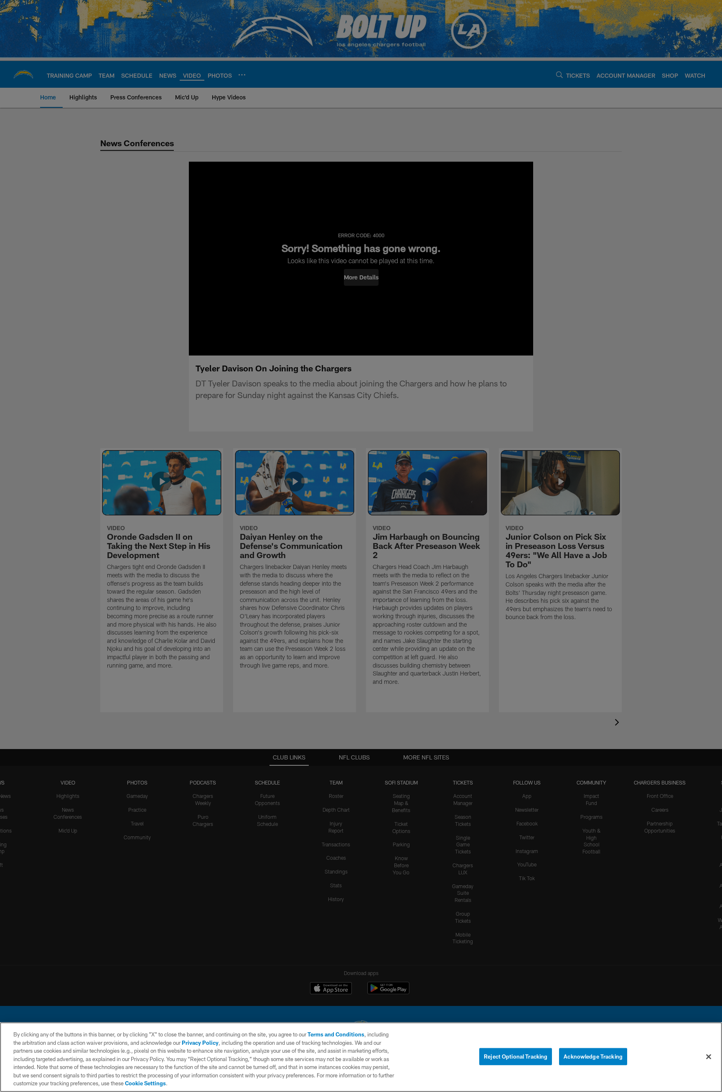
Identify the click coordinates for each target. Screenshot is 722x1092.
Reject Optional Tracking (515, 1056)
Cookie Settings (145, 1083)
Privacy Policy (200, 1042)
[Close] (708, 1056)
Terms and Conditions (336, 1034)
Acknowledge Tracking (593, 1056)
